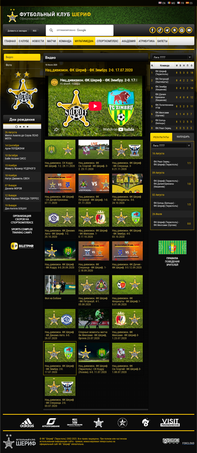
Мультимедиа (84, 41)
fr (182, 3)
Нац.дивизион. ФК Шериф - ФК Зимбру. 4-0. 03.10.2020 (126, 233)
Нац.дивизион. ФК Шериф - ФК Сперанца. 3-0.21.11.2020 (126, 166)
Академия (128, 41)
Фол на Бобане (53, 298)
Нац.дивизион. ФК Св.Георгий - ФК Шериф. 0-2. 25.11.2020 (93, 166)
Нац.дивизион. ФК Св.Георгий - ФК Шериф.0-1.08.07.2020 (126, 369)
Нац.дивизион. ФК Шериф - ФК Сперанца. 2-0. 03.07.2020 (59, 402)
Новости (38, 41)
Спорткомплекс (108, 41)
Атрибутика (147, 41)
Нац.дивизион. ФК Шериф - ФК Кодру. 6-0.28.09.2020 (59, 266)
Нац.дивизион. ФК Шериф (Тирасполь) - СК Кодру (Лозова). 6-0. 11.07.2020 (93, 369)
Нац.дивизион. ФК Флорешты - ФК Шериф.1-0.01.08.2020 (126, 301)
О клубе (24, 41)
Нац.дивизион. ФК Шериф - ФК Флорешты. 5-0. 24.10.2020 (126, 199)
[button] (190, 57)
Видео (9, 57)
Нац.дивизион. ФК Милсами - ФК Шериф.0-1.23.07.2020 (125, 335)
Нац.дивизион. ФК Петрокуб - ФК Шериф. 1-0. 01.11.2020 (93, 199)
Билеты (162, 41)
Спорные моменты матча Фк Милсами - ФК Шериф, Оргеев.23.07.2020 (92, 335)
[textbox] (170, 57)
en (163, 3)
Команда (65, 41)
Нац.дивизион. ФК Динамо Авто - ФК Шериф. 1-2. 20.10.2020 (60, 233)
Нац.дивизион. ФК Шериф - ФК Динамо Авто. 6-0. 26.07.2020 (59, 335)
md (173, 3)
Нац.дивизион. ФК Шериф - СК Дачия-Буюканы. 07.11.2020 (59, 199)
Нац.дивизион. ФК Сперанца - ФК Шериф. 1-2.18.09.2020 (92, 267)
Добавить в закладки (17, 31)
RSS (34, 31)
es (191, 3)
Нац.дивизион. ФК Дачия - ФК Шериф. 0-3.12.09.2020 (127, 266)
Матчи (51, 41)
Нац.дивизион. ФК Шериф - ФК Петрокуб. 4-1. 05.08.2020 (93, 301)
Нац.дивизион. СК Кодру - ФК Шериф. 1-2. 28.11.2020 (60, 164)
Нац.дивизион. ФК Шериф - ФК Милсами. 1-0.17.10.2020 (93, 233)
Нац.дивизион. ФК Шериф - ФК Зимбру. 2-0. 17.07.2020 (59, 369)
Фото (9, 65)
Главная (10, 41)
